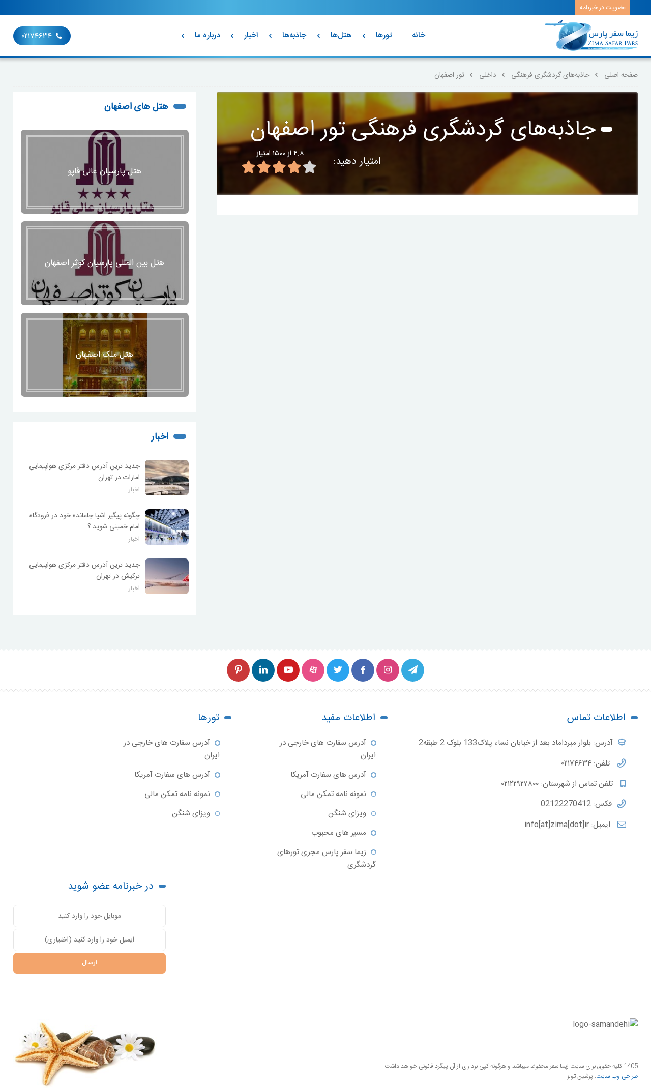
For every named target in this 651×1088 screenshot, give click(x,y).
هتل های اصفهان (136, 106)
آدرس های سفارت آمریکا (328, 775)
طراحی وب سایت (617, 1076)
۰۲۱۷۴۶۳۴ (37, 36)
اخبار (251, 35)
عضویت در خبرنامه (603, 8)
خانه (418, 35)
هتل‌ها (341, 35)
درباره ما (207, 35)
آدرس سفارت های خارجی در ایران (328, 749)
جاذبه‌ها (294, 35)
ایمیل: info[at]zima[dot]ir (568, 824)
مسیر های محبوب (338, 833)
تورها (384, 35)
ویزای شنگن (347, 813)
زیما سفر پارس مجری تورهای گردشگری (326, 858)
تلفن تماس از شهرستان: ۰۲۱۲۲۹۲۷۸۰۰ (558, 784)
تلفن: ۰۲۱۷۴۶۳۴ (586, 763)
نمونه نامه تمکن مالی (333, 794)
